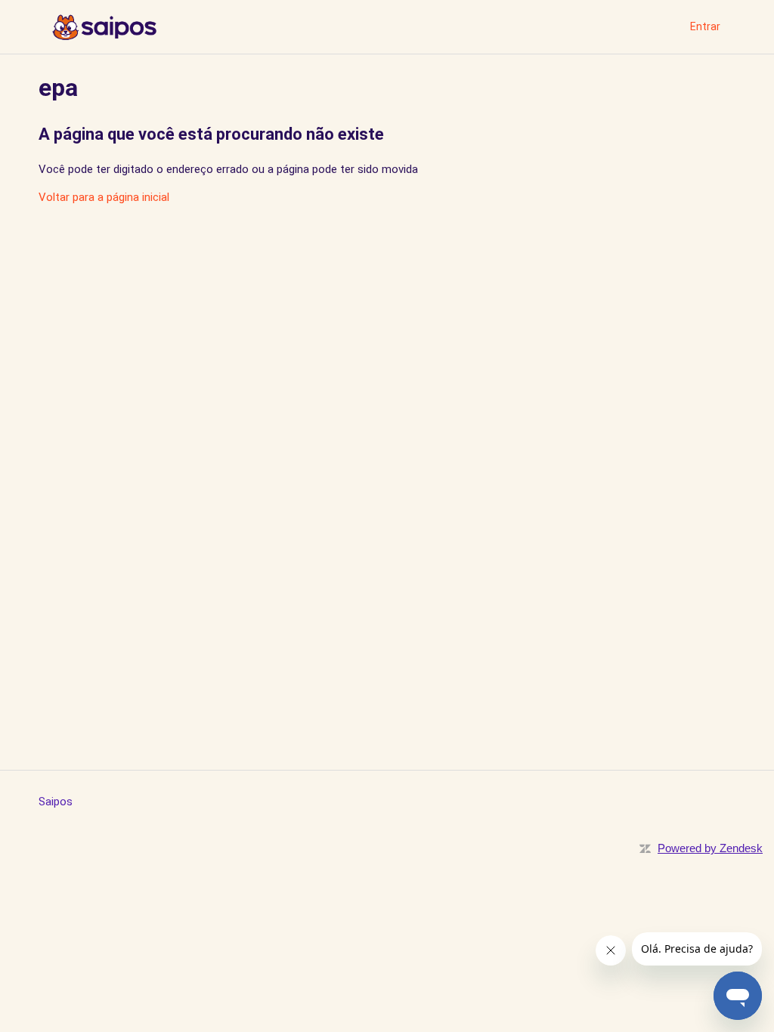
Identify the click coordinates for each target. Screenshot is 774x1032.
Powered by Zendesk (710, 848)
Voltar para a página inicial (104, 197)
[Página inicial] (104, 27)
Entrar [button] (705, 26)
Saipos (56, 801)
